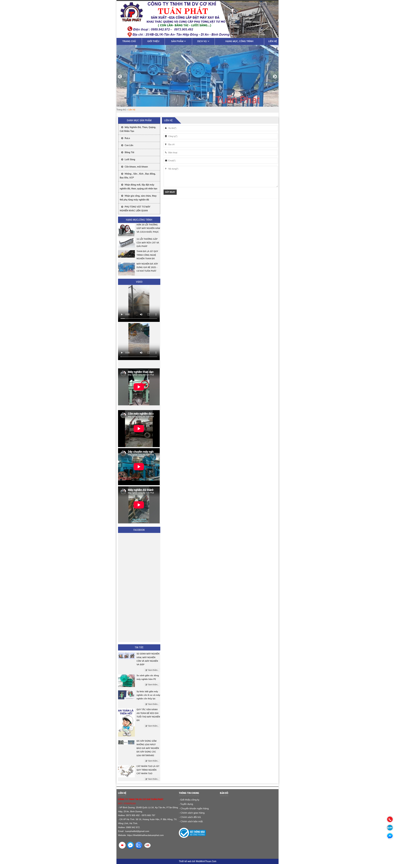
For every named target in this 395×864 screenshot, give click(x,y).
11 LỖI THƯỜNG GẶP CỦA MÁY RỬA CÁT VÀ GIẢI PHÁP (148, 242)
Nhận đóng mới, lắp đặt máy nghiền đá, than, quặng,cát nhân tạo (138, 186)
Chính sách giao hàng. (193, 812)
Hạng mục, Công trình (239, 41)
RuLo (127, 138)
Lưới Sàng (130, 159)
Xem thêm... (153, 670)
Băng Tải (129, 152)
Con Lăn (129, 145)
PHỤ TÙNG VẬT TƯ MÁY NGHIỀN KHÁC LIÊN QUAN (135, 208)
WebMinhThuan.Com (206, 861)
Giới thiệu (153, 41)
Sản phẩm (177, 41)
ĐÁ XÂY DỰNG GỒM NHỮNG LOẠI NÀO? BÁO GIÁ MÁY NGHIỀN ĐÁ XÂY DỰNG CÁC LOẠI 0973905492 (148, 748)
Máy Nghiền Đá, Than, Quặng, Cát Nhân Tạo (138, 129)
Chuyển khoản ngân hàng (195, 808)
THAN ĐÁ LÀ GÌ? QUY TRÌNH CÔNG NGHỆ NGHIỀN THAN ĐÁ (147, 255)
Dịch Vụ (202, 41)
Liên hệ (272, 41)
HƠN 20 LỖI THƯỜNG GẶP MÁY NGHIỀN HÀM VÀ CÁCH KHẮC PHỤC (148, 228)
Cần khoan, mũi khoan (136, 166)
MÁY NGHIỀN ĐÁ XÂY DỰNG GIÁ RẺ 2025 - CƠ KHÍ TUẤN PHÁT (147, 267)
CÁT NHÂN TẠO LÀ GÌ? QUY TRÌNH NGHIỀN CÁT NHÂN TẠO (148, 770)
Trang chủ (129, 41)
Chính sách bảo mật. (192, 821)
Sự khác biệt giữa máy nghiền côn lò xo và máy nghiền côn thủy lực (148, 695)
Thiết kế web (185, 861)
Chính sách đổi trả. (191, 817)
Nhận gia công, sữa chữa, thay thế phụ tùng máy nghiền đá (138, 197)
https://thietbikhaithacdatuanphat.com (145, 835)
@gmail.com (143, 831)
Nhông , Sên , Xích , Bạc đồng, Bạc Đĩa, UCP (138, 175)
